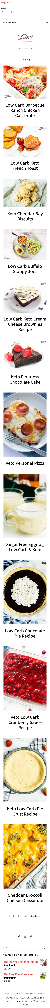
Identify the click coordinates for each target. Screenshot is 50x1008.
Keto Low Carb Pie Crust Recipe (25, 811)
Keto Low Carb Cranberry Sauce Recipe (25, 722)
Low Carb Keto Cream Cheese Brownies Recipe (25, 324)
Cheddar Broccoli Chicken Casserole (25, 897)
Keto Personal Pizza (25, 463)
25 (26, 915)
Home (20, 48)
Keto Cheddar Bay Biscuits (25, 216)
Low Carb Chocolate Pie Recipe (25, 633)
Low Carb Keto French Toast (25, 165)
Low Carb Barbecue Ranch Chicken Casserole (25, 110)
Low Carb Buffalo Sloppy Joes (25, 268)
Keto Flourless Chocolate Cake (25, 379)
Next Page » (35, 916)
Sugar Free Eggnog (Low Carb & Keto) (25, 546)
